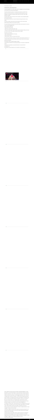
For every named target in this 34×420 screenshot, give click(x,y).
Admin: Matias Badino (10, 419)
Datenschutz (5, 419)
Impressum (7, 419)
